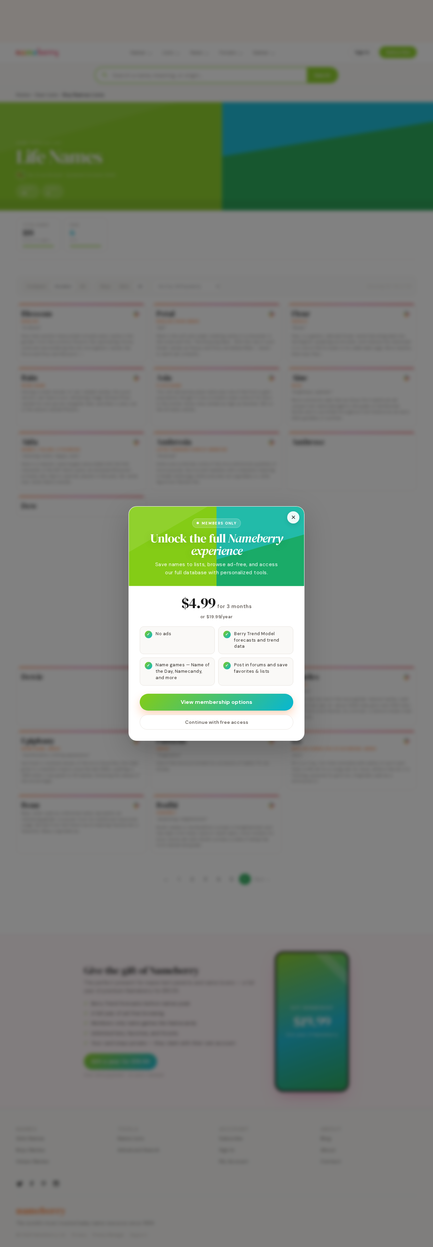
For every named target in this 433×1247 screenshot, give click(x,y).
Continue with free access (216, 722)
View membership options (216, 702)
